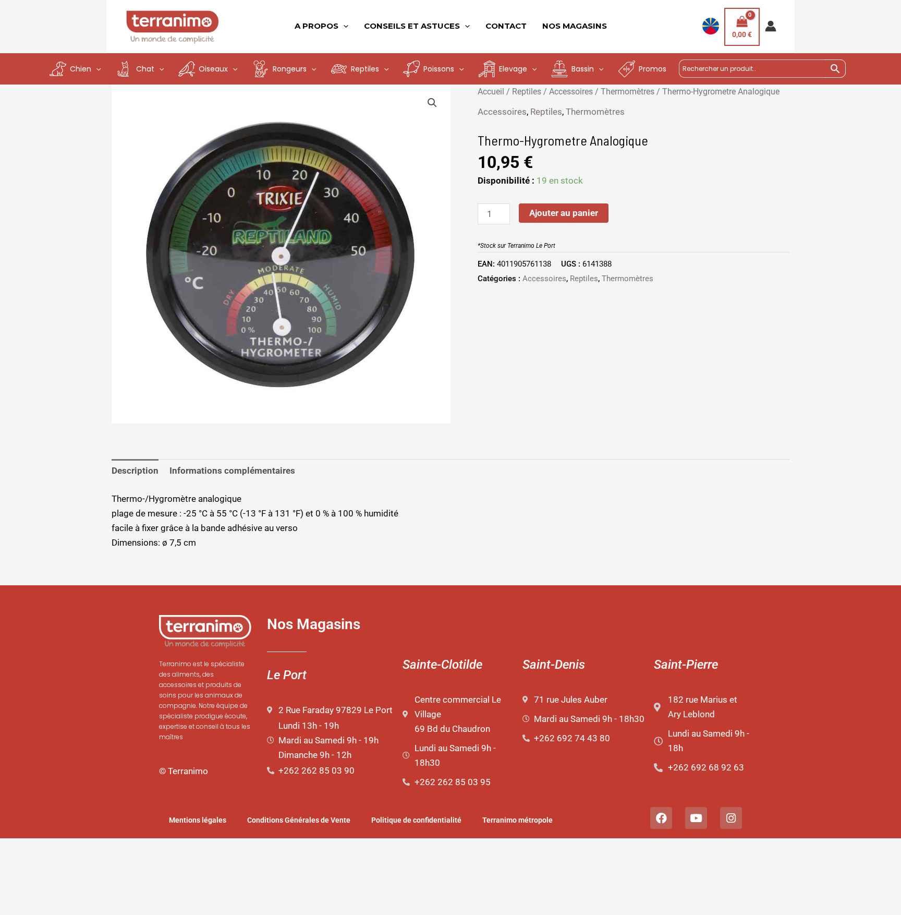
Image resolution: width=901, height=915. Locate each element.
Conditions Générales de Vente (298, 820)
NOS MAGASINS (574, 26)
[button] (432, 102)
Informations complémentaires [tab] (232, 470)
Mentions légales (197, 820)
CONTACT (506, 26)
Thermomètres (627, 92)
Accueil (491, 92)
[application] (343, 26)
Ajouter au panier (563, 213)
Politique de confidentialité (416, 820)
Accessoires (571, 92)
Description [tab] (135, 470)
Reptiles (526, 92)
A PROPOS (316, 26)
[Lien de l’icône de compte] (770, 26)
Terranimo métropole (517, 820)
